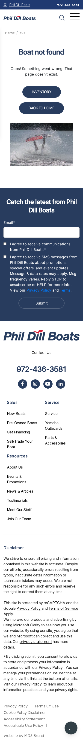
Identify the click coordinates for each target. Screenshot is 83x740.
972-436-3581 (68, 5)
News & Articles (20, 491)
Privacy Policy (39, 290)
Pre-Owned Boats (22, 422)
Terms (65, 290)
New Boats (16, 413)
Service (51, 413)
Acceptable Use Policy (23, 725)
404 (22, 33)
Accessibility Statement (24, 719)
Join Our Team (19, 519)
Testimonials (17, 500)
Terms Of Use (47, 706)
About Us (15, 467)
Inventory (41, 92)
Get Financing (18, 432)
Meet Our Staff (19, 509)
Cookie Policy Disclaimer (25, 712)
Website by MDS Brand (24, 735)
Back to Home (41, 108)
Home (10, 33)
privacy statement (36, 641)
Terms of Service (63, 608)
